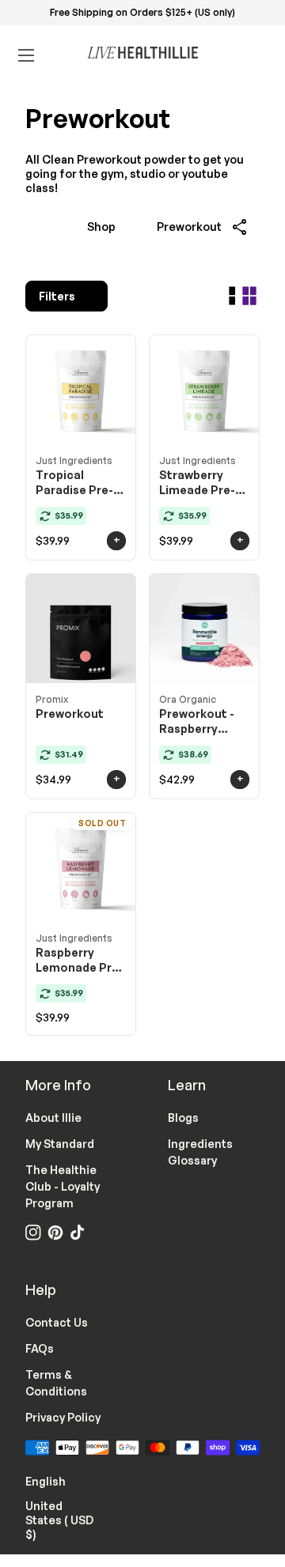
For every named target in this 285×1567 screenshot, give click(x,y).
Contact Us (56, 1322)
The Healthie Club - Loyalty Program (62, 1186)
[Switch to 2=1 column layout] (232, 295)
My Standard (59, 1143)
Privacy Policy (63, 1417)
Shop (101, 226)
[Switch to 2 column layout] (249, 295)
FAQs (39, 1348)
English (55, 1480)
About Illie (53, 1117)
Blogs (183, 1117)
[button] (241, 227)
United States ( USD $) (71, 1520)
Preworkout (189, 226)
